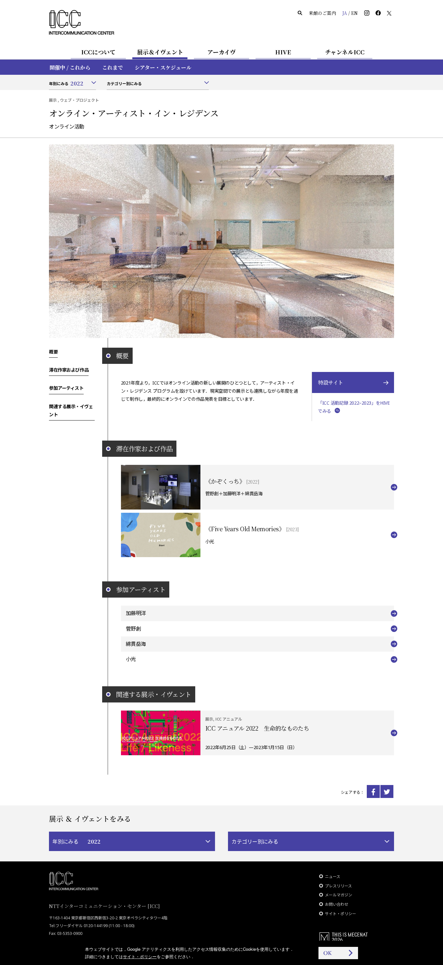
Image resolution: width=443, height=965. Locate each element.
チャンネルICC (345, 52)
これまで (112, 67)
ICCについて (98, 52)
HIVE (283, 52)
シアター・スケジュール (163, 67)
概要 (53, 351)
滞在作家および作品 (69, 369)
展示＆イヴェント (160, 52)
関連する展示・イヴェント (71, 410)
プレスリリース (338, 886)
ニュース (332, 876)
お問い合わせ (336, 904)
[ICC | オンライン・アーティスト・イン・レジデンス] (373, 791)
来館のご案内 (322, 13)
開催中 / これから (70, 67)
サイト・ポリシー (340, 913)
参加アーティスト (66, 388)
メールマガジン (338, 895)
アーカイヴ (221, 52)
